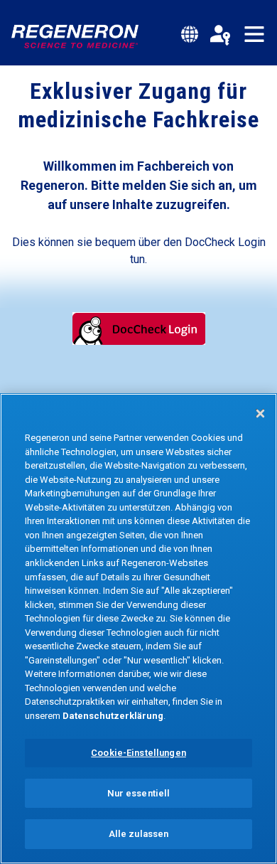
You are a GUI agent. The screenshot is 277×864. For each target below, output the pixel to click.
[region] (138, 628)
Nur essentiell (138, 793)
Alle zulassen (139, 833)
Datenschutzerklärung (113, 715)
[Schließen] (260, 413)
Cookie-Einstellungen (138, 752)
